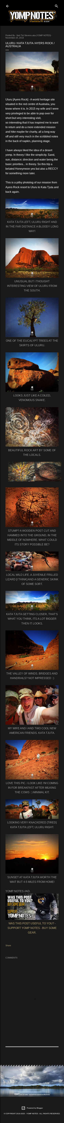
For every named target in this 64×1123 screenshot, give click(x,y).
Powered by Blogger (35, 1108)
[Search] (56, 5)
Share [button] (8, 945)
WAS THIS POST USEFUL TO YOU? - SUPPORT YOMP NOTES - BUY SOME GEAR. (32, 928)
